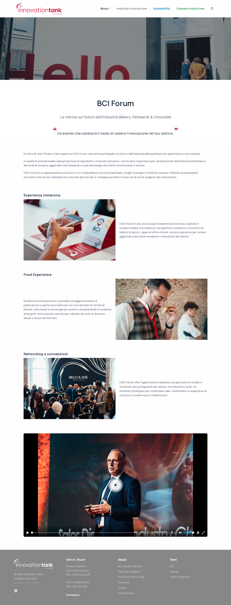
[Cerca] (212, 8)
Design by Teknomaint (26, 582)
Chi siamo (124, 582)
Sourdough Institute (130, 566)
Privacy (122, 587)
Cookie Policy (126, 593)
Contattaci (73, 595)
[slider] (100, 532)
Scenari (174, 571)
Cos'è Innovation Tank (131, 577)
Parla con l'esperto (129, 571)
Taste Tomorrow (180, 577)
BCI (172, 566)
